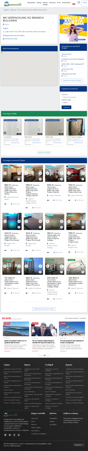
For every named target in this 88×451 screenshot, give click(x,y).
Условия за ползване (38, 434)
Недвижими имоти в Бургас (75, 369)
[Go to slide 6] (46, 355)
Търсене (65, 94)
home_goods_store (15, 24)
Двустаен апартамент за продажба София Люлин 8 (75, 282)
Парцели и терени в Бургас (74, 402)
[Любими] (79, 4)
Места (13, 10)
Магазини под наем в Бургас (75, 397)
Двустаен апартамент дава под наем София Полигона (33, 282)
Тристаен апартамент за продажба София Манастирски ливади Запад (54, 283)
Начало (6, 10)
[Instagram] (14, 435)
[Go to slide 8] (49, 355)
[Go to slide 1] (38, 355)
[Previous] (4, 337)
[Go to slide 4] (42, 355)
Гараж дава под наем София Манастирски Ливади (53, 237)
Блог (59, 2)
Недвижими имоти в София (12, 369)
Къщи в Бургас (70, 390)
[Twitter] (9, 435)
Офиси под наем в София (12, 400)
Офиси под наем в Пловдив (53, 403)
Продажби (31, 2)
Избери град (66, 100)
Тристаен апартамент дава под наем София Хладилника (74, 238)
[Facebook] (5, 435)
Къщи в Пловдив (50, 391)
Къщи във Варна (29, 391)
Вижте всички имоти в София (44, 309)
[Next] (83, 337)
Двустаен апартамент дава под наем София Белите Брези (10, 190)
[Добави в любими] (19, 179)
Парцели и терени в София (12, 402)
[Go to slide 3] (41, 355)
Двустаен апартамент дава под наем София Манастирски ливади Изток (32, 191)
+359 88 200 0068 (11, 39)
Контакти (66, 2)
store (24, 24)
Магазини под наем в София (12, 397)
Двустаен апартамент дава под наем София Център (74, 189)
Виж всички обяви (44, 152)
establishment (44, 24)
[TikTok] (18, 435)
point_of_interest (33, 24)
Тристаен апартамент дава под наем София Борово (53, 189)
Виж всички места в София (72, 80)
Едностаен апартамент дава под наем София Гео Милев (11, 237)
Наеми (39, 2)
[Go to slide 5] (45, 355)
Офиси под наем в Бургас (74, 400)
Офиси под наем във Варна (32, 403)
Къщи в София (8, 390)
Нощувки (53, 424)
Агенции (52, 2)
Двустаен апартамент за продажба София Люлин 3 (11, 282)
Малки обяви (45, 3)
